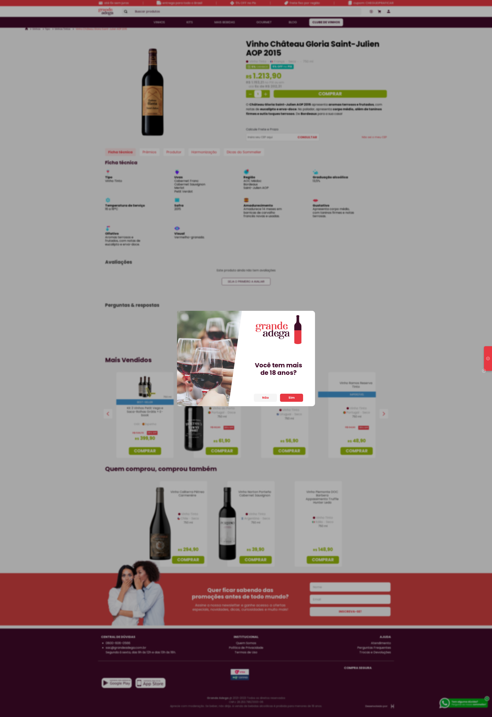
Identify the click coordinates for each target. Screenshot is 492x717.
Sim (291, 397)
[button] (488, 358)
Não (265, 397)
